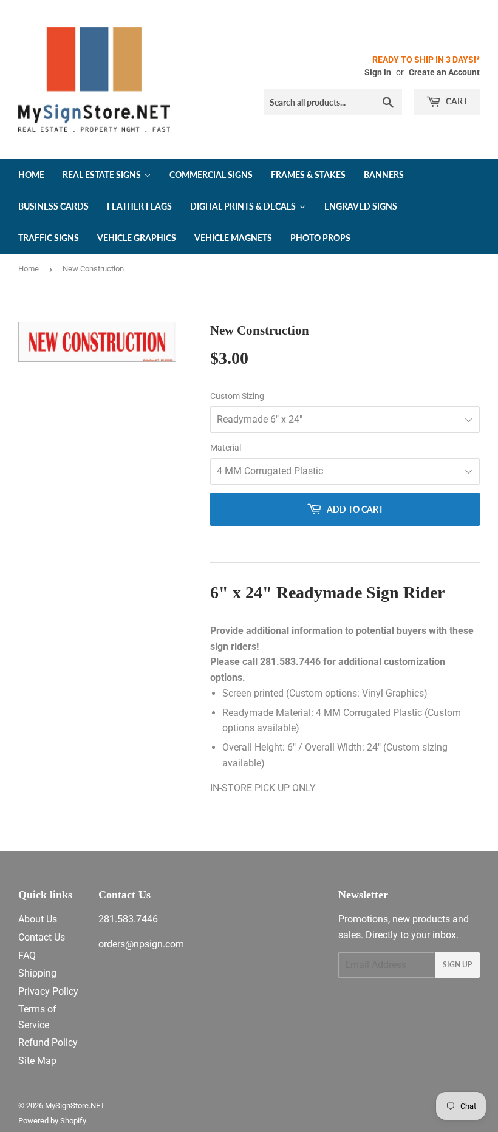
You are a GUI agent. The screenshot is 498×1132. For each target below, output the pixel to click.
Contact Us (41, 937)
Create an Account (444, 72)
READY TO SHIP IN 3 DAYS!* (426, 59)
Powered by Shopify (52, 1120)
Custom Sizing (237, 396)
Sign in (377, 72)
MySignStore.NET (75, 1105)
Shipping (37, 973)
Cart (456, 101)
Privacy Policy (48, 991)
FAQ (27, 955)
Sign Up (457, 964)
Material (225, 447)
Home (28, 268)
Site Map (37, 1060)
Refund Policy (48, 1042)
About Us (37, 919)
